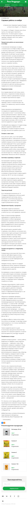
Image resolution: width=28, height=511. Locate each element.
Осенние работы (6, 419)
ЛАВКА (21, 5)
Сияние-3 (14, 441)
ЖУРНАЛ (7, 5)
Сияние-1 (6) (14, 464)
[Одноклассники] (4, 423)
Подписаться (14, 488)
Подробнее (15, 435)
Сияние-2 (14, 452)
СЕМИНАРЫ (14, 5)
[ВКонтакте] (2, 423)
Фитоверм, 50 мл (16, 429)
